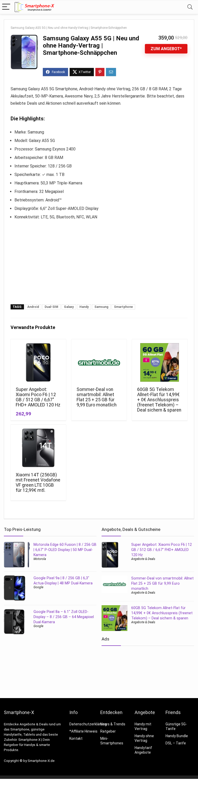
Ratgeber (108, 731)
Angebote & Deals (143, 559)
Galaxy (69, 307)
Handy (84, 307)
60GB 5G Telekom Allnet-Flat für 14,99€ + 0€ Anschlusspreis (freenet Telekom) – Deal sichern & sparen (159, 400)
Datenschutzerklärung (88, 724)
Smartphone (123, 307)
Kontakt (75, 738)
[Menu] (6, 7)
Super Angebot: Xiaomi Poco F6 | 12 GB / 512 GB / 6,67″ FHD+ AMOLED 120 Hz (38, 397)
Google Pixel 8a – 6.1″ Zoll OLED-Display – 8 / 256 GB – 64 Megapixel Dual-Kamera (64, 617)
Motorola (40, 559)
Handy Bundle (177, 736)
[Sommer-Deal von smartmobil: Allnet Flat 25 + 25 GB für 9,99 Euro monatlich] (99, 362)
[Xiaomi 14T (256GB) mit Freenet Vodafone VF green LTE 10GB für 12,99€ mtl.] (38, 448)
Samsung (101, 307)
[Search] (190, 7)
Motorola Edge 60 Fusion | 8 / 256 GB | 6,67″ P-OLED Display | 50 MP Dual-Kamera (65, 549)
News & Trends (112, 724)
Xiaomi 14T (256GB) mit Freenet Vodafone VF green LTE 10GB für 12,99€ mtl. (38, 482)
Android (33, 307)
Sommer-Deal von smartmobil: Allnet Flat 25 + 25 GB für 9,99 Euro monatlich (97, 397)
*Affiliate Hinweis (83, 731)
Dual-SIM (51, 307)
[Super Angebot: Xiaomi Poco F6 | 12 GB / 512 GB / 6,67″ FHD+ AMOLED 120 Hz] (38, 362)
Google (38, 587)
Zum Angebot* (166, 48)
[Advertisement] (99, 266)
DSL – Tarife (176, 743)
